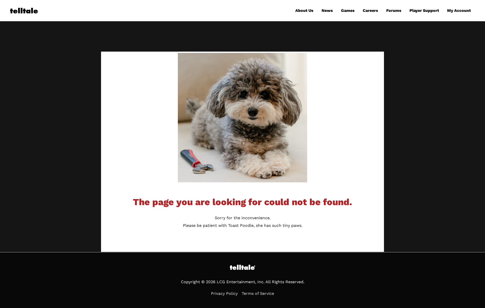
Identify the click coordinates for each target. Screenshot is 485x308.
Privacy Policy (224, 293)
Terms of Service (258, 293)
